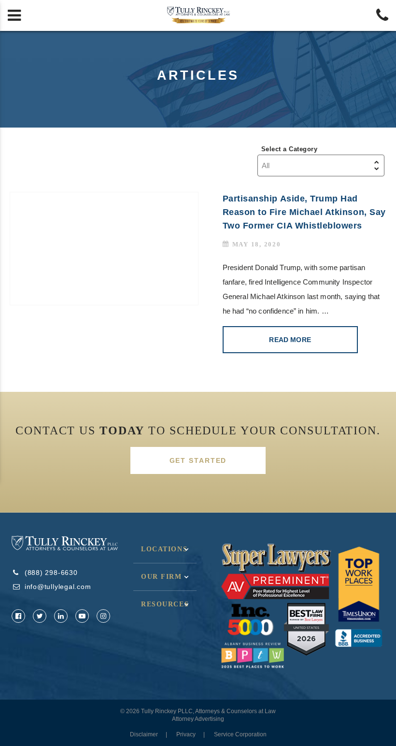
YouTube (82, 616)
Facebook (18, 616)
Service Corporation (240, 734)
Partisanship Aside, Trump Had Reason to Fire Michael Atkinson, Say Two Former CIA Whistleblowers (304, 212)
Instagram (103, 616)
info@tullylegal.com (58, 586)
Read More (290, 340)
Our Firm (161, 576)
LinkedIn (61, 616)
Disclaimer (144, 734)
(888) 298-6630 (51, 572)
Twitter (39, 616)
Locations (164, 549)
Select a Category (289, 149)
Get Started (198, 460)
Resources (165, 604)
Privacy (186, 734)
